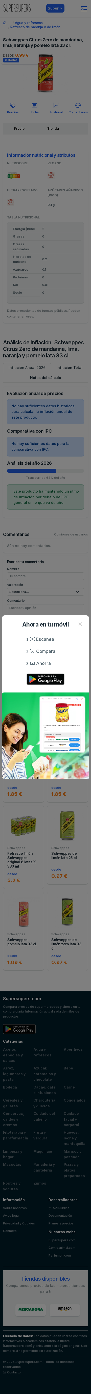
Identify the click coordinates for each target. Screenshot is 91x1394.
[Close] (80, 624)
